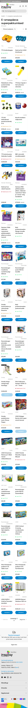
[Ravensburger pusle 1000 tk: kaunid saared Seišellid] (21, 329)
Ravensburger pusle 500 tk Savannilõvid (19, 491)
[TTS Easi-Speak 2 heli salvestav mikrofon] (21, 71)
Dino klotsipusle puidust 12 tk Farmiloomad (20, 566)
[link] (5, 619)
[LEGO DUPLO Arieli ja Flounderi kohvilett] (7, 587)
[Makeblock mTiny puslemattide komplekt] (7, 71)
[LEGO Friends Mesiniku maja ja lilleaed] (21, 441)
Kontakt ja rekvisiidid (7, 671)
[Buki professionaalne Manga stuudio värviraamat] (21, 215)
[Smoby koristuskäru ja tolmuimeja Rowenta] (7, 293)
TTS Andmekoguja (7, 50)
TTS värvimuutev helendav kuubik (6, 155)
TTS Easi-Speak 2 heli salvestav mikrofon (20, 85)
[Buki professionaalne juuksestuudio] (21, 293)
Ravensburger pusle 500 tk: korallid (19, 270)
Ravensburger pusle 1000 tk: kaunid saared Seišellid (19, 344)
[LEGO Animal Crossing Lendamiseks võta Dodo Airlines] (21, 514)
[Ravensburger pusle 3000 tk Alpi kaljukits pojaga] (7, 514)
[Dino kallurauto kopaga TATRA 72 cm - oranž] (21, 370)
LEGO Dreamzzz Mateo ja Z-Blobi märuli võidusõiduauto (6, 456)
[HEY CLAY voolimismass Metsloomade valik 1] (7, 478)
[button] (23, 6)
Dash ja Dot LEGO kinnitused (20, 51)
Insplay (6, 704)
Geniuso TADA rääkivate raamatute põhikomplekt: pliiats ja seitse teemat (6, 232)
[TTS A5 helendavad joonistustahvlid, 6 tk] (7, 106)
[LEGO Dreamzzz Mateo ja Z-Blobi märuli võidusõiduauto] (7, 441)
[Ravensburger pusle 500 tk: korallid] (21, 256)
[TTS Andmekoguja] (7, 38)
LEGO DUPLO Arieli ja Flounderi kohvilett (6, 601)
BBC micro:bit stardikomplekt (20, 155)
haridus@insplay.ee (7, 660)
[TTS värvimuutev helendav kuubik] (7, 142)
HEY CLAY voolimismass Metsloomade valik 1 (5, 492)
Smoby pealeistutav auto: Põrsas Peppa (5, 419)
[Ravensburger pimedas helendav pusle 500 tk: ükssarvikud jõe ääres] (7, 329)
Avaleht (3, 16)
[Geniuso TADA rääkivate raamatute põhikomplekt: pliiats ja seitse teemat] (7, 215)
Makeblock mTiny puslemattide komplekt (7, 85)
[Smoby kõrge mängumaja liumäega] (7, 370)
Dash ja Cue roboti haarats (5, 188)
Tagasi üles (14, 644)
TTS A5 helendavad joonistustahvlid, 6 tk (6, 120)
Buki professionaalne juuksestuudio (20, 306)
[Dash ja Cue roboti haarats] (7, 175)
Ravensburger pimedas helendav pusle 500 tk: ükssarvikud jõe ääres (6, 346)
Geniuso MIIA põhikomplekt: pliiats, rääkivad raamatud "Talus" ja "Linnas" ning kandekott (20, 191)
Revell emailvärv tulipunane (20, 118)
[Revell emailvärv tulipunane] (21, 106)
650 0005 (19, 662)
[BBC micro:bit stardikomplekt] (21, 142)
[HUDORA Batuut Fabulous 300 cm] (21, 587)
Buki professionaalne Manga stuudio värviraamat (20, 230)
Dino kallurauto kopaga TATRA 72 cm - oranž (20, 383)
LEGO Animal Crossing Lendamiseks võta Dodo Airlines (19, 530)
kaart (16, 667)
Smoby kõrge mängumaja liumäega (5, 383)
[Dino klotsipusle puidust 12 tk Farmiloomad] (21, 553)
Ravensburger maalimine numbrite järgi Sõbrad (5, 271)
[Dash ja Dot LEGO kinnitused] (21, 38)
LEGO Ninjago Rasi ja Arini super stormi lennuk (21, 418)
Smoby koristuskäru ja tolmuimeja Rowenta (6, 307)
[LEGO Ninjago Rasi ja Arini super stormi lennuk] (21, 404)
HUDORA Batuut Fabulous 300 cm (20, 600)
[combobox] (14, 11)
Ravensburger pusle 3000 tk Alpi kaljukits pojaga (5, 529)
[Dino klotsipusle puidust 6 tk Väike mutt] (7, 553)
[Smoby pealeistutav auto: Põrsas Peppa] (7, 404)
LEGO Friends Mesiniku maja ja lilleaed (20, 455)
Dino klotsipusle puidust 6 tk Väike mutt (6, 566)
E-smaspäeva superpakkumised (14, 16)
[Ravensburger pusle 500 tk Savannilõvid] (21, 478)
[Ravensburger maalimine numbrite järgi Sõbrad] (7, 256)
